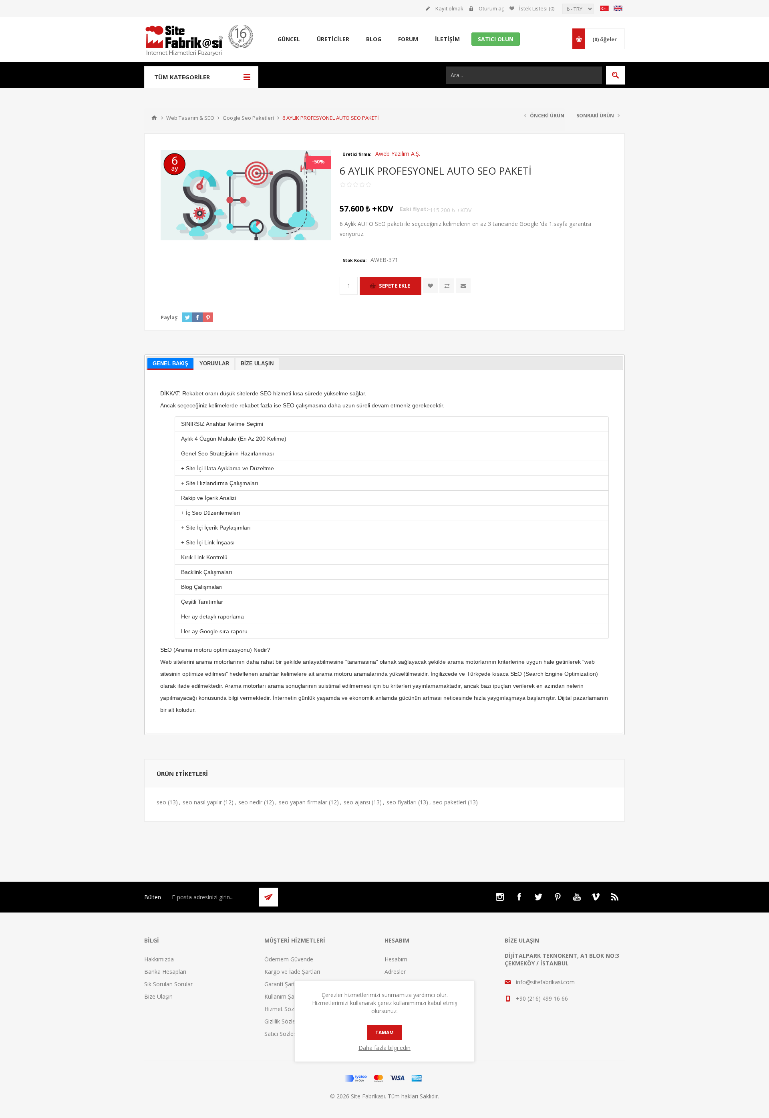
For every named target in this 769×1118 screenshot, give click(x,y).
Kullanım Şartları (285, 996)
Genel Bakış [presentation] (170, 364)
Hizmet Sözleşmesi (289, 1009)
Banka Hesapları (165, 971)
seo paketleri (449, 802)
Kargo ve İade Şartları (292, 971)
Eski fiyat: (414, 209)
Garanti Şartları (283, 984)
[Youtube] (576, 896)
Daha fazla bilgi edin (384, 1048)
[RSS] (615, 896)
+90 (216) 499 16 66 (542, 998)
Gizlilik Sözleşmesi (287, 1021)
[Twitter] (538, 896)
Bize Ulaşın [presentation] (257, 364)
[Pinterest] (557, 896)
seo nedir (250, 802)
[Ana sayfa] (154, 117)
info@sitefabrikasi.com (545, 982)
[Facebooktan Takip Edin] (519, 896)
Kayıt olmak (449, 8)
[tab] (170, 364)
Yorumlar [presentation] (214, 364)
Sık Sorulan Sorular (168, 984)
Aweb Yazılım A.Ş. (397, 153)
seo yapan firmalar (303, 802)
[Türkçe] (604, 8)
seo (161, 802)
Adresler (395, 971)
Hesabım (395, 959)
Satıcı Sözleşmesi (286, 1033)
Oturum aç (491, 8)
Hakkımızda (159, 959)
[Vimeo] (596, 896)
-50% (318, 161)
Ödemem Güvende (288, 959)
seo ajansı (357, 802)
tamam (384, 1032)
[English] (618, 8)
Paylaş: (170, 317)
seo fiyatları (402, 802)
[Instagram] (499, 896)
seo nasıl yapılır (202, 802)
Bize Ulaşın (158, 996)
